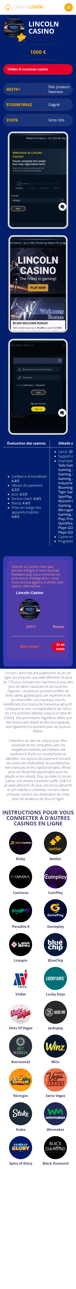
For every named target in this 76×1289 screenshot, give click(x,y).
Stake (20, 1129)
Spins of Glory (20, 1163)
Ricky (20, 859)
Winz (55, 1062)
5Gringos (20, 1095)
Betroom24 (20, 1062)
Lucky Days (55, 994)
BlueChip (55, 960)
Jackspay (55, 1028)
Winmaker (55, 1129)
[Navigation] (68, 7)
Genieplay (55, 926)
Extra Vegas (55, 1095)
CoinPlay (55, 892)
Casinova (20, 892)
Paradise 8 (20, 926)
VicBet (20, 994)
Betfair (55, 859)
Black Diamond (55, 1163)
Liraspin (20, 960)
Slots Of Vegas (21, 1028)
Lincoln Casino (29, 593)
